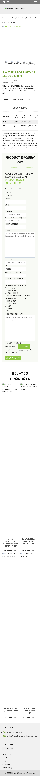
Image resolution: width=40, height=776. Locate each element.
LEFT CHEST (11, 301)
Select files (23, 346)
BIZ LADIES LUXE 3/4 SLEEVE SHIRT (11, 709)
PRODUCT (8, 259)
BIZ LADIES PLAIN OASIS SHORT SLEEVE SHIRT (29, 541)
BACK (9, 306)
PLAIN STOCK (12, 288)
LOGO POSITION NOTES (14, 314)
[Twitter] (8, 748)
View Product (8, 551)
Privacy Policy (7, 767)
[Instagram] (11, 748)
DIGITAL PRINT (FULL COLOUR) (18, 295)
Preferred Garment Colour (14, 278)
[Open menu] (35, 2)
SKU (6, 266)
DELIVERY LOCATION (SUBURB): (17, 218)
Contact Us (6, 764)
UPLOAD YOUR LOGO (13, 343)
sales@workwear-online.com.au (14, 182)
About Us (5, 758)
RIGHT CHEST (12, 303)
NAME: (8, 198)
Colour (5, 99)
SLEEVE (9, 308)
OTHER (9, 311)
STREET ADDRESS (11, 224)
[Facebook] (4, 748)
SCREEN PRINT (12, 293)
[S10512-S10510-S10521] (20, 43)
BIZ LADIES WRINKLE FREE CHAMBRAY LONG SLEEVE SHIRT (11, 542)
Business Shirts (13, 80)
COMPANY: (9, 211)
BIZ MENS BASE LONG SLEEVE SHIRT (29, 710)
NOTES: (7, 230)
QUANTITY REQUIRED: (13, 272)
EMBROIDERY (12, 290)
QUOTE (9, 193)
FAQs (4, 761)
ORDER (9, 195)
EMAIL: (8, 205)
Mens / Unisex (9, 82)
